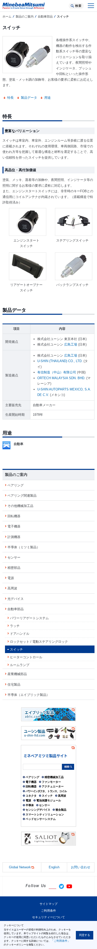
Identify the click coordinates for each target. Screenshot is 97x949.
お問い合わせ (80, 867)
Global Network (20, 867)
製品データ (29, 97)
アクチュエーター (53, 786)
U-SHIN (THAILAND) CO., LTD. (60, 361)
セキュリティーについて (48, 917)
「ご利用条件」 (60, 940)
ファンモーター (51, 781)
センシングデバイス (38, 809)
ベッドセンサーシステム (41, 818)
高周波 (12, 588)
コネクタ (31, 795)
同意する (84, 934)
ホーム (6, 16)
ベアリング (15, 485)
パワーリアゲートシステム (29, 618)
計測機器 (13, 537)
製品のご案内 (25, 16)
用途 (47, 97)
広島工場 (70, 344)
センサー (13, 557)
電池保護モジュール (48, 800)
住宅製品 (13, 684)
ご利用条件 (48, 910)
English (54, 867)
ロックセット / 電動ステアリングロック (39, 642)
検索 (78, 6)
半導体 (30, 805)
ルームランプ (19, 665)
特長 (10, 97)
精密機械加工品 (54, 777)
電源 (10, 578)
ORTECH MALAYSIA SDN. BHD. (61, 378)
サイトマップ (48, 904)
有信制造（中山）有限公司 (56, 372)
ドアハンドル (19, 634)
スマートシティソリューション (45, 814)
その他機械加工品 (20, 506)
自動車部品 (45, 16)
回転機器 (13, 516)
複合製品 (60, 809)
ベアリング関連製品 (22, 495)
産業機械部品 (17, 674)
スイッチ (16, 649)
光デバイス (15, 599)
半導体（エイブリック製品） (28, 695)
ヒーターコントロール (26, 657)
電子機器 (13, 526)
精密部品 (13, 568)
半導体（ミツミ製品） (23, 547)
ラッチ (15, 626)
